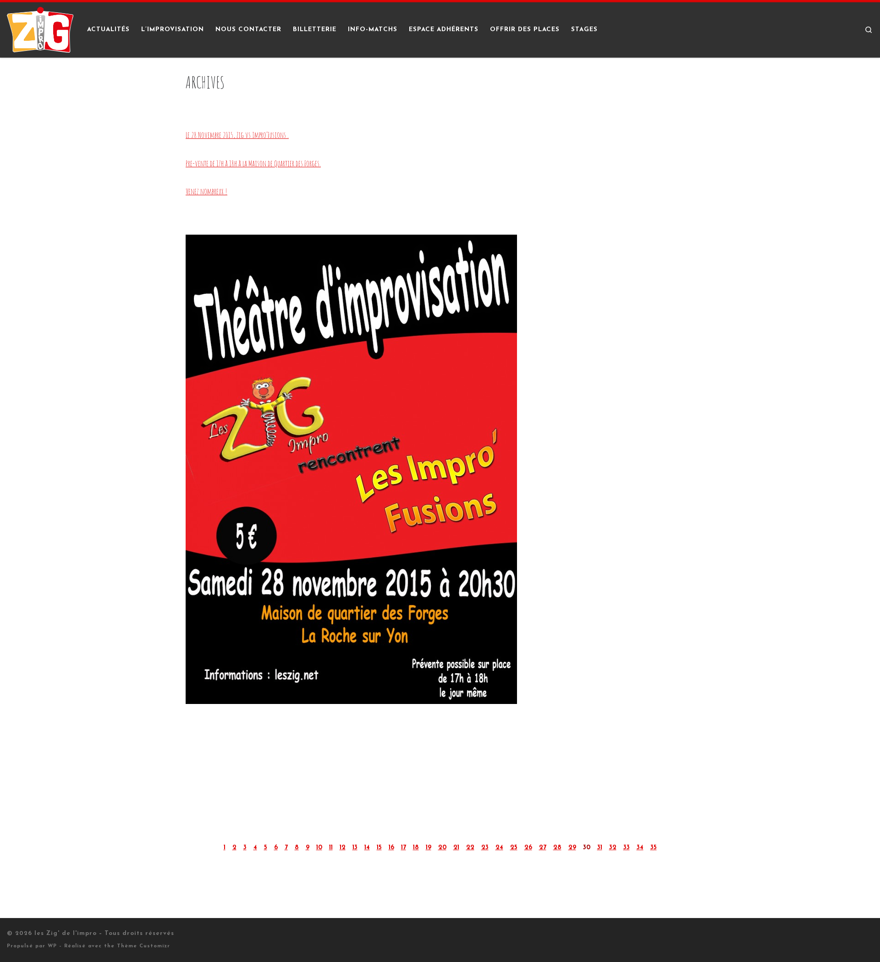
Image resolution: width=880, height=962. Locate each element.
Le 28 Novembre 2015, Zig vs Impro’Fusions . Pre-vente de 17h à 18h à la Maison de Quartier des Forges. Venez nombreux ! (253, 163)
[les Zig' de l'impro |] (40, 28)
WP (52, 946)
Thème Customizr (143, 946)
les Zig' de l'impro (65, 933)
